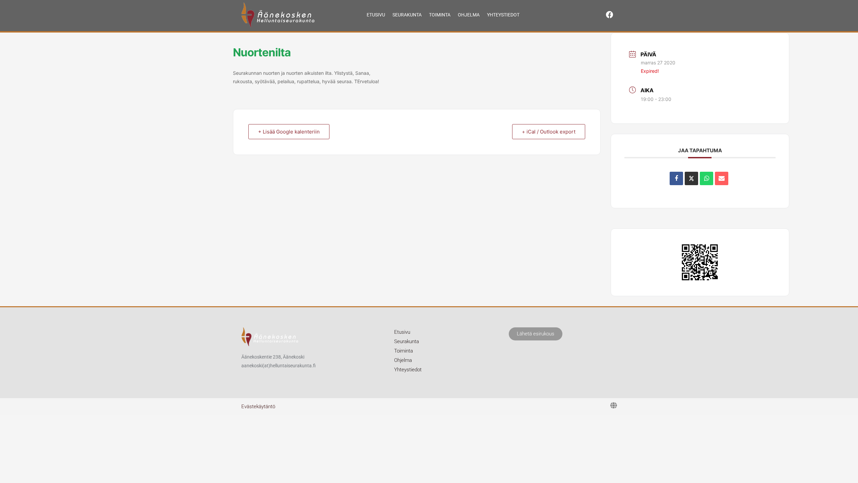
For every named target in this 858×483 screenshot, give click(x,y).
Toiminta (439, 14)
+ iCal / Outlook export (548, 131)
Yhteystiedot (503, 14)
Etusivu (376, 14)
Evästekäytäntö (258, 407)
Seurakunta (407, 14)
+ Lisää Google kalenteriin (289, 131)
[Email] (721, 178)
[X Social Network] (691, 178)
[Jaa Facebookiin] (676, 178)
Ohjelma (469, 14)
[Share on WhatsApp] (706, 178)
